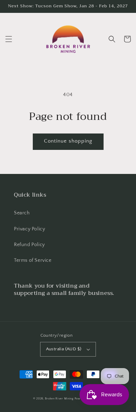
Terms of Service (33, 260)
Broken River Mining (59, 398)
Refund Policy (29, 244)
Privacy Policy (29, 229)
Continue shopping (68, 141)
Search (22, 213)
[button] (8, 39)
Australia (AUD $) (64, 348)
